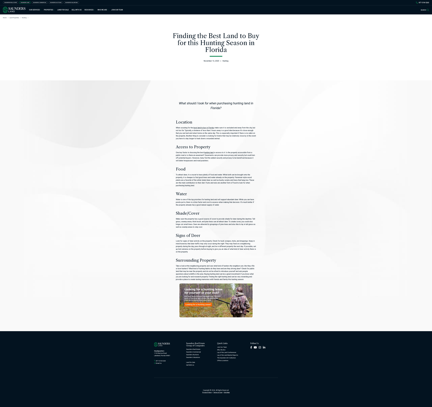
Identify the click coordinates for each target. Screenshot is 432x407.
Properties (49, 10)
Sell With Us (77, 10)
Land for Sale (63, 10)
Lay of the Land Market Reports (227, 355)
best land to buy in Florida (204, 128)
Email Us (159, 363)
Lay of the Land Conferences (226, 352)
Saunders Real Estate (10, 2)
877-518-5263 (424, 2)
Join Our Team (117, 10)
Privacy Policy (207, 392)
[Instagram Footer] (260, 347)
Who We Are (102, 10)
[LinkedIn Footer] (264, 347)
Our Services (34, 10)
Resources (89, 10)
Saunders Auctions (56, 2)
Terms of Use (217, 392)
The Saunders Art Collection (226, 358)
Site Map (227, 392)
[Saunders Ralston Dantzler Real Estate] (14, 10)
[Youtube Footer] (255, 347)
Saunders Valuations (71, 2)
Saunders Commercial (39, 2)
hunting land (209, 152)
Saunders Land (25, 2)
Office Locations (222, 360)
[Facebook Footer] (251, 347)
